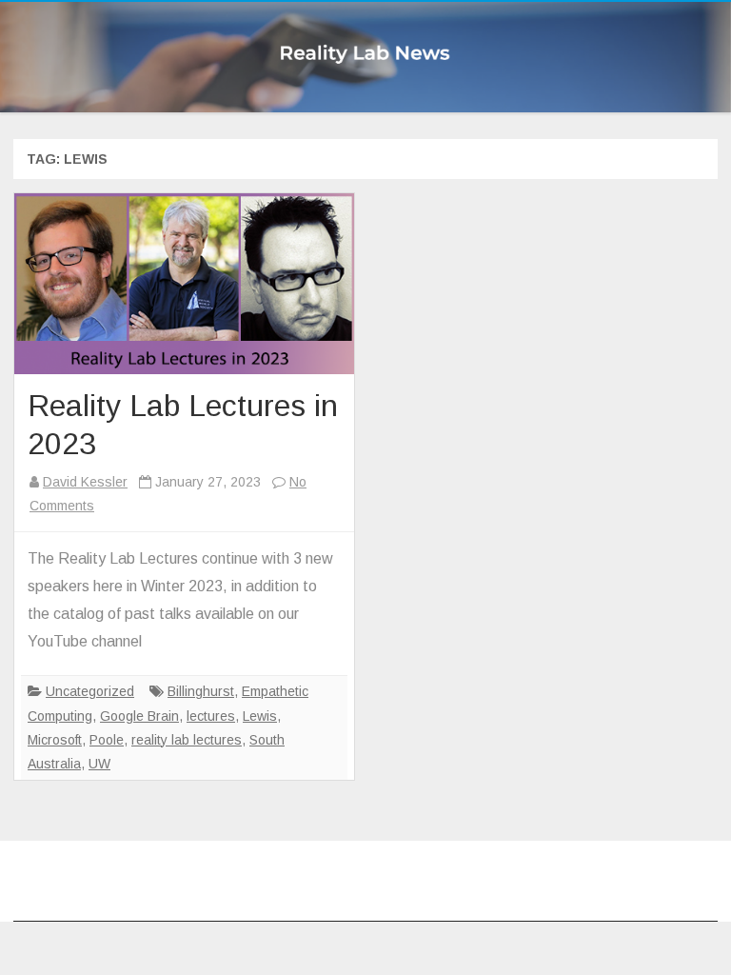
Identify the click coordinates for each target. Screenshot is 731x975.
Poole (106, 739)
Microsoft (55, 739)
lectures (211, 716)
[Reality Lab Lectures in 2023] (184, 283)
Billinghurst (201, 691)
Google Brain (139, 716)
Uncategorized (90, 691)
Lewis (260, 716)
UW (99, 763)
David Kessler (85, 481)
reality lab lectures (186, 739)
